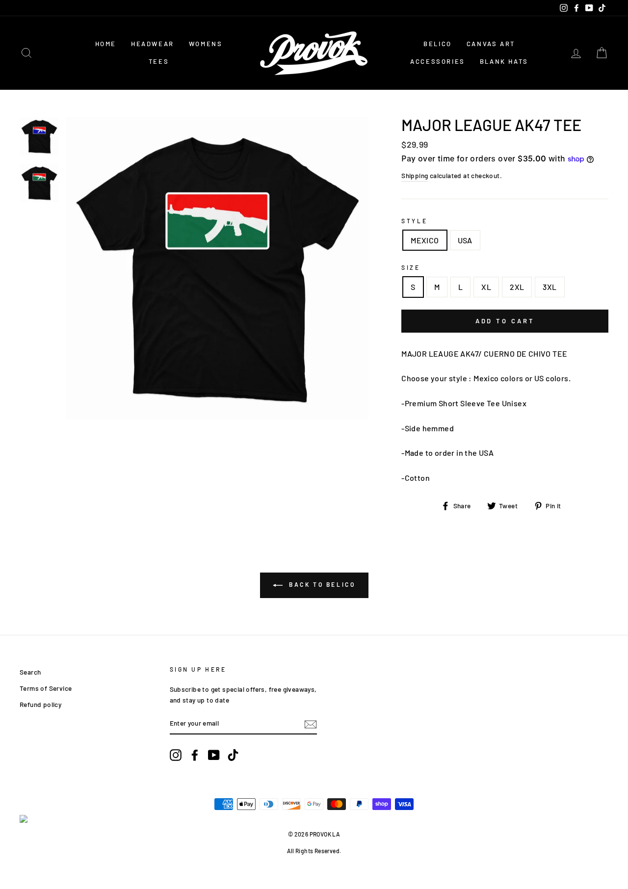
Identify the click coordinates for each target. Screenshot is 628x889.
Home (105, 44)
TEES (159, 61)
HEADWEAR (152, 44)
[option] (217, 268)
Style (414, 220)
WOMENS (206, 44)
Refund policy (40, 704)
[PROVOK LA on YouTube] (214, 755)
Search (30, 672)
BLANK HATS (504, 61)
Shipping (414, 175)
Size (410, 267)
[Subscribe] (310, 723)
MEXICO (425, 240)
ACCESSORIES (437, 61)
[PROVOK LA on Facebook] (195, 755)
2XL (517, 286)
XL (486, 286)
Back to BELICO (321, 584)
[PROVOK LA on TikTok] (233, 755)
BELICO (437, 44)
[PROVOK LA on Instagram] (176, 755)
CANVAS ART (491, 44)
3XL (549, 286)
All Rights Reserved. (314, 850)
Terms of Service (46, 688)
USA (465, 240)
